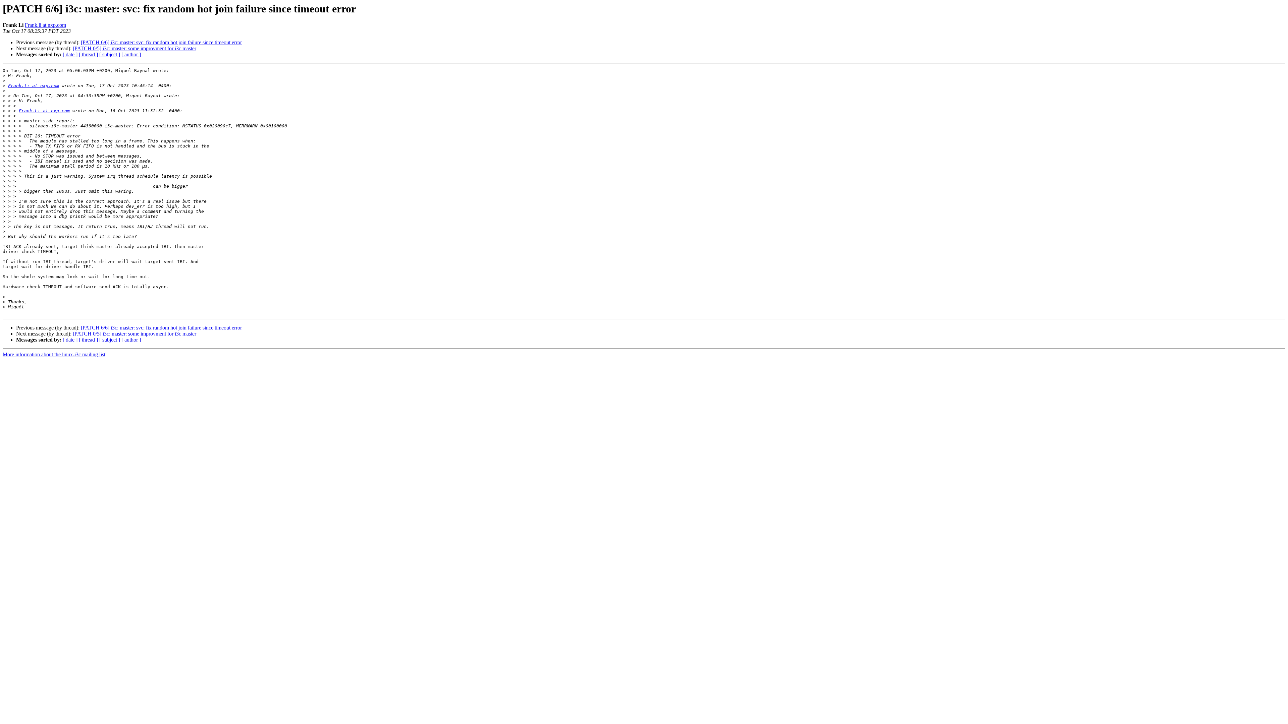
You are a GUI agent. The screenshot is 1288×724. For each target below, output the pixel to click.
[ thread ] (88, 54)
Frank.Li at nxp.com (44, 110)
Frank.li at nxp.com (45, 25)
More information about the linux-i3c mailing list (54, 354)
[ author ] (131, 54)
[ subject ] (109, 54)
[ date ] (70, 54)
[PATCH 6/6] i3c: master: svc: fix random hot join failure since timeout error (161, 42)
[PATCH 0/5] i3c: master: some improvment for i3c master (134, 48)
